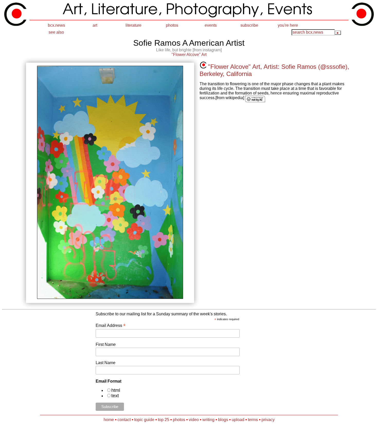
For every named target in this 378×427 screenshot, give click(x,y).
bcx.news (56, 25)
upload (238, 419)
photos (172, 25)
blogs (223, 419)
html (115, 390)
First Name (106, 344)
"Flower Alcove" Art (189, 54)
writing (208, 419)
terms (253, 419)
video (194, 419)
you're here (288, 25)
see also (56, 32)
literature (133, 25)
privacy (268, 419)
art (95, 25)
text (115, 395)
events (211, 25)
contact (124, 419)
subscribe (249, 25)
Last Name (105, 362)
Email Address (110, 325)
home (109, 419)
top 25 (163, 419)
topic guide (144, 419)
